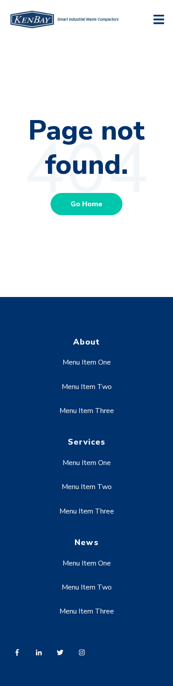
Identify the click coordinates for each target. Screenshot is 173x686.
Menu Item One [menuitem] (87, 362)
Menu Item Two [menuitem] (87, 387)
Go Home (86, 204)
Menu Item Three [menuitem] (86, 411)
